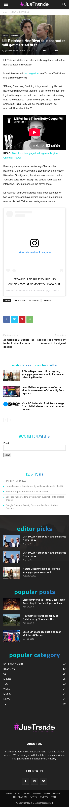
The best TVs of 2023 (16, 481)
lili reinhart (34, 300)
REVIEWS (44, 797)
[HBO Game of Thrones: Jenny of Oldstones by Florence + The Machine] (11, 620)
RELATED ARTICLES (21, 365)
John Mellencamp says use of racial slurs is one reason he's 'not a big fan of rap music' (43, 390)
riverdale (47, 300)
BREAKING (24, 12)
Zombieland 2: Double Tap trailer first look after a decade (18, 343)
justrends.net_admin (15, 50)
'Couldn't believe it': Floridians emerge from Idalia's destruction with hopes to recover (43, 406)
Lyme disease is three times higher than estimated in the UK (34, 486)
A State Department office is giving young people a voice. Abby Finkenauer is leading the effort (43, 374)
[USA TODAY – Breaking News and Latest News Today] (11, 541)
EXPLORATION (20, 797)
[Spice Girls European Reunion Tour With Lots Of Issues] (11, 636)
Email (6, 443)
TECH (53, 797)
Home (5, 12)
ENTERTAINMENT (52, 793)
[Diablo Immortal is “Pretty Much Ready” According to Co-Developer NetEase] (11, 604)
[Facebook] (25, 781)
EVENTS (33, 797)
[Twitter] (43, 781)
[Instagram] (34, 781)
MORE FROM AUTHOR (46, 365)
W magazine (32, 73)
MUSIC (18, 793)
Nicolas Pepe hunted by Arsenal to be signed (51, 341)
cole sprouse (19, 300)
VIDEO (27, 793)
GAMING (37, 793)
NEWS (13, 12)
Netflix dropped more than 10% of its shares (27, 491)
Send (7, 454)
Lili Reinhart (37, 290)
